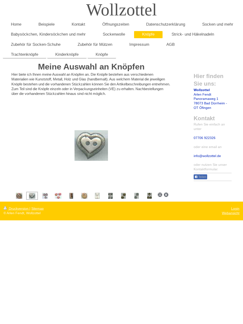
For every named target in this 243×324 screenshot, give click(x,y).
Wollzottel (121, 9)
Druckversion (18, 208)
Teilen (202, 177)
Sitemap (37, 208)
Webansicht (230, 213)
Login (235, 208)
